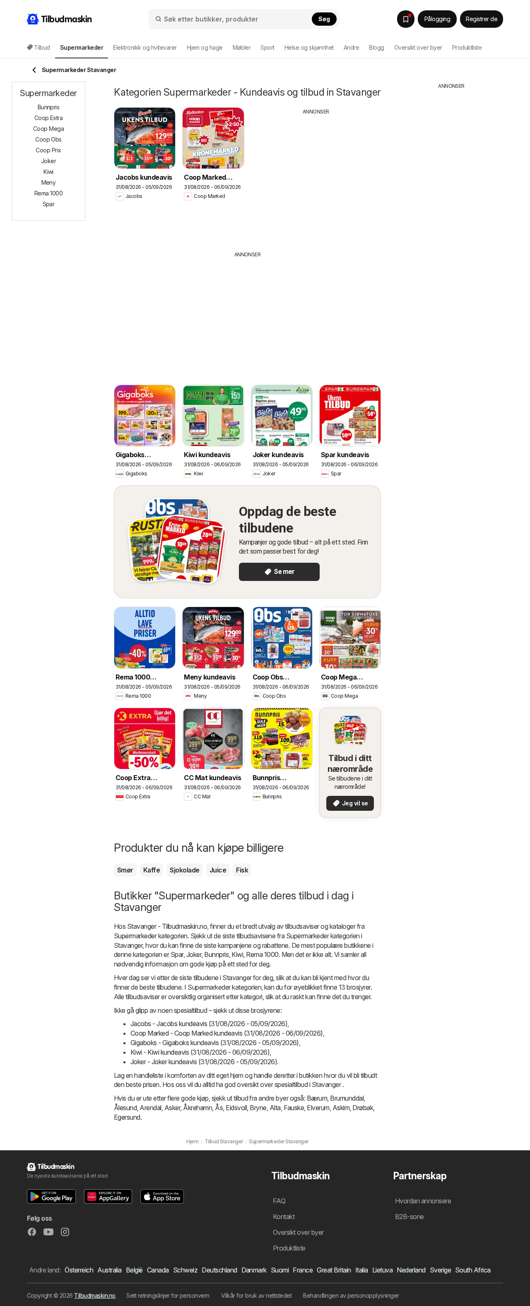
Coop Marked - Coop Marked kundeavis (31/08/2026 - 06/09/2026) (226, 1033)
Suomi (280, 1270)
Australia (109, 1270)
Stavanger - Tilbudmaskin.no (167, 926)
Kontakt (283, 1216)
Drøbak (362, 1108)
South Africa (473, 1270)
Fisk (242, 870)
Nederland (411, 1270)
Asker (172, 1108)
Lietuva (382, 1270)
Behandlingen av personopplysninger (351, 1295)
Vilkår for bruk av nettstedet (256, 1295)
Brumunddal (347, 1098)
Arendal (150, 1108)
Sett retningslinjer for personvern (168, 1295)
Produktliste (467, 47)
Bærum (317, 1098)
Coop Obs (48, 139)
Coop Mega (48, 128)
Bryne (258, 1108)
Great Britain (334, 1270)
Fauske (294, 1108)
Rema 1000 (262, 954)
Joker (193, 954)
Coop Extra (48, 117)
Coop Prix (48, 150)
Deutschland (219, 1270)
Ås (219, 1108)
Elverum (318, 1108)
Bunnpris (216, 954)
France (303, 1270)
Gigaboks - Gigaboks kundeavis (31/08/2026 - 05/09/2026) (214, 1043)
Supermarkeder (135, 936)
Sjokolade (184, 870)
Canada (158, 1270)
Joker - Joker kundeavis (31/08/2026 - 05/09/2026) (203, 1062)
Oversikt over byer (418, 47)
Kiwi (237, 954)
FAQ (279, 1201)
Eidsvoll (236, 1108)
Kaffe (151, 870)
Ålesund (125, 1108)
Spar (177, 954)
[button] (51, 1196)
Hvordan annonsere (423, 1201)
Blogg (376, 47)
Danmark (254, 1270)
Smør (125, 870)
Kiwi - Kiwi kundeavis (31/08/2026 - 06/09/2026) (200, 1052)
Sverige (440, 1270)
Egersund (127, 1117)
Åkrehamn (197, 1108)
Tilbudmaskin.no (94, 1295)
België (134, 1270)
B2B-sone (409, 1216)
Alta (275, 1108)
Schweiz (185, 1270)
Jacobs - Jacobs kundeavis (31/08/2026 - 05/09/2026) (208, 1023)
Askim (340, 1108)
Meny (48, 182)
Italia (361, 1270)
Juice (218, 870)
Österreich (79, 1270)
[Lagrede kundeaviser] (405, 19)
